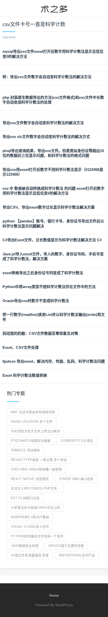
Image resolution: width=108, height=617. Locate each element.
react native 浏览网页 (30, 479)
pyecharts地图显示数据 (30, 441)
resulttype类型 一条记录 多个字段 (39, 460)
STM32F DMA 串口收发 (76, 479)
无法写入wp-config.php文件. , (35, 488)
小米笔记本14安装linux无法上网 (35, 507)
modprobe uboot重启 (30, 517)
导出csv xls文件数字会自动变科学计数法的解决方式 (46, 136)
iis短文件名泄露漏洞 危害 (30, 555)
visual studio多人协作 (30, 527)
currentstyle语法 (77, 441)
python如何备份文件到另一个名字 (37, 536)
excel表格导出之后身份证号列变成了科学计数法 (43, 273)
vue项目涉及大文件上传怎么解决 (35, 431)
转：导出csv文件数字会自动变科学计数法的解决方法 (47, 77)
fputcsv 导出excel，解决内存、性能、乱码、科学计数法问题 (54, 361)
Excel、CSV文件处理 (21, 347)
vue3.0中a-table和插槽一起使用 (36, 469)
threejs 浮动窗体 (25, 450)
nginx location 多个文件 (31, 421)
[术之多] (54, 8)
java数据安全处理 (24, 546)
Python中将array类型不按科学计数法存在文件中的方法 (49, 286)
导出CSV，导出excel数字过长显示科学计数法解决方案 (49, 207)
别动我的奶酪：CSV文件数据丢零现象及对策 (40, 333)
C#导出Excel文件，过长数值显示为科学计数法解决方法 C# (52, 240)
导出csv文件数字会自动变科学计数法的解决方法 (43, 123)
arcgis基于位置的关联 (66, 546)
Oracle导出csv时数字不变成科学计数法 (36, 301)
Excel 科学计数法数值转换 (25, 375)
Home (54, 595)
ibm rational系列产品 (77, 555)
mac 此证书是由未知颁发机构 (33, 412)
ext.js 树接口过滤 (25, 498)
